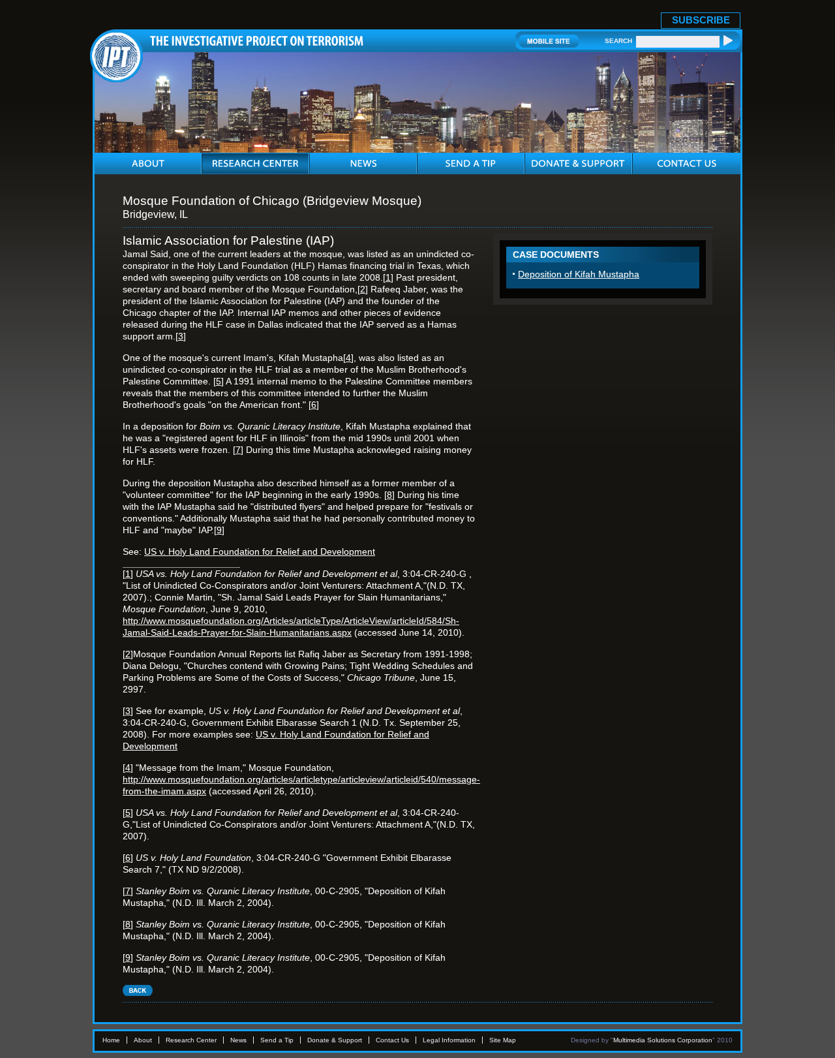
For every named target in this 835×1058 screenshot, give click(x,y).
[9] (219, 530)
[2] (362, 289)
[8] (389, 495)
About (143, 1040)
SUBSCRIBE (701, 19)
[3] (180, 336)
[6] (314, 404)
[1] (388, 277)
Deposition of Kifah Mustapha (578, 274)
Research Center (191, 1040)
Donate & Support (334, 1040)
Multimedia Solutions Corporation (662, 1040)
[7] (238, 449)
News (238, 1040)
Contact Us (392, 1040)
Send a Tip (277, 1040)
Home (111, 1040)
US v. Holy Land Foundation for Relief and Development (259, 551)
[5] (218, 381)
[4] (348, 357)
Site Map (502, 1040)
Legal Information (449, 1040)
